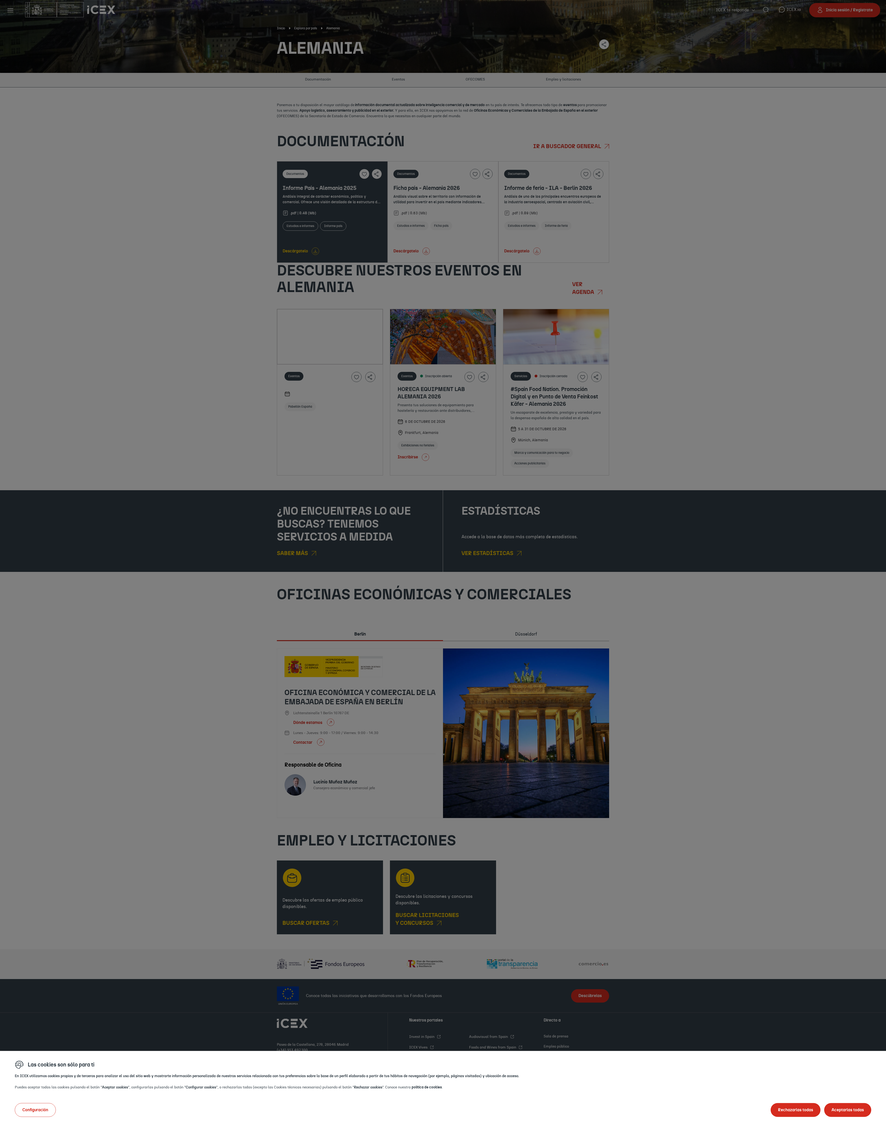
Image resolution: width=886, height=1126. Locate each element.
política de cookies (427, 1087)
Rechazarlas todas (795, 1110)
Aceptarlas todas (848, 1110)
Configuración (35, 1110)
